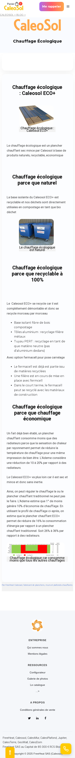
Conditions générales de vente (37, 709)
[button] (67, 6)
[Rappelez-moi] (65, 748)
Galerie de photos (37, 678)
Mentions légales (37, 653)
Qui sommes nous (37, 647)
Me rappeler (51, 6)
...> (37, 691)
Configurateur (38, 672)
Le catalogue (37, 684)
